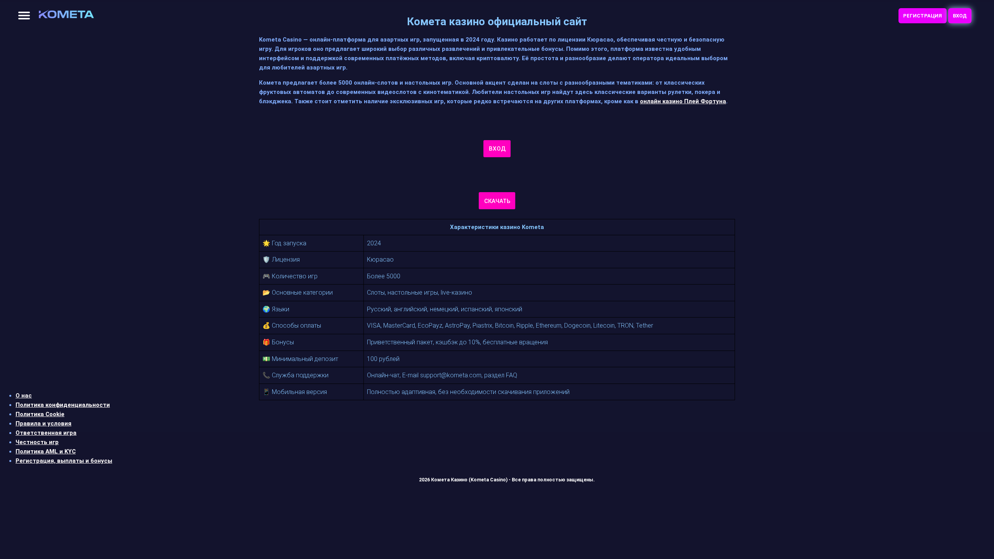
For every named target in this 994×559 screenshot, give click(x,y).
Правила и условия (43, 423)
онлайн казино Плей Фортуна (683, 101)
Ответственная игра (46, 432)
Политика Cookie (40, 414)
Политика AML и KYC (46, 451)
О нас (24, 395)
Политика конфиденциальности (63, 404)
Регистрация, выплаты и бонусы (64, 460)
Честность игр (37, 442)
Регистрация (922, 16)
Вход (960, 16)
